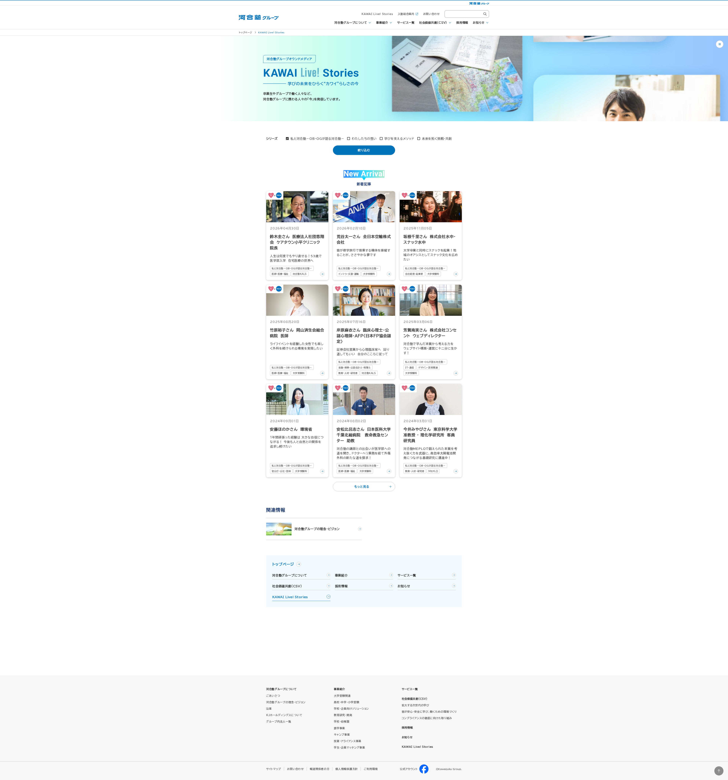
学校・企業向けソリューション (351, 708)
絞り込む (364, 150)
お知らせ (479, 22)
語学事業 (339, 728)
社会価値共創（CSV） (433, 22)
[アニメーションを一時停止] (719, 44)
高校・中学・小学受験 (346, 702)
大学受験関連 (342, 695)
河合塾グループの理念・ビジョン (286, 702)
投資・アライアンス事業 (347, 741)
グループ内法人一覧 (278, 721)
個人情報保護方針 (346, 769)
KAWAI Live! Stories (377, 14)
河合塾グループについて (350, 22)
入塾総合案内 (406, 14)
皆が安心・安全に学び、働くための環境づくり (429, 711)
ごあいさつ (273, 695)
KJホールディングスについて (284, 715)
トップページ (245, 32)
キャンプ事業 (342, 734)
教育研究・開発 (343, 715)
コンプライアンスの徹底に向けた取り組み (427, 718)
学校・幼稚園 (341, 721)
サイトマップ (273, 769)
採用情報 (462, 22)
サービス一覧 (406, 22)
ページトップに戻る (718, 770)
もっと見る (361, 486)
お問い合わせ (431, 14)
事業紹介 (382, 22)
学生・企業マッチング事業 (349, 747)
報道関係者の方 (319, 769)
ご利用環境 (371, 769)
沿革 (269, 708)
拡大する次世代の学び (415, 705)
